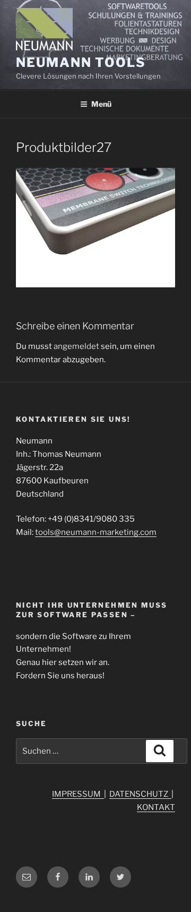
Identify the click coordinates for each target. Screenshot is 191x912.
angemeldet (76, 346)
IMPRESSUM (78, 794)
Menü (101, 103)
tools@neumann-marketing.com (96, 532)
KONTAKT (156, 807)
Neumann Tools (81, 62)
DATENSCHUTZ (140, 794)
